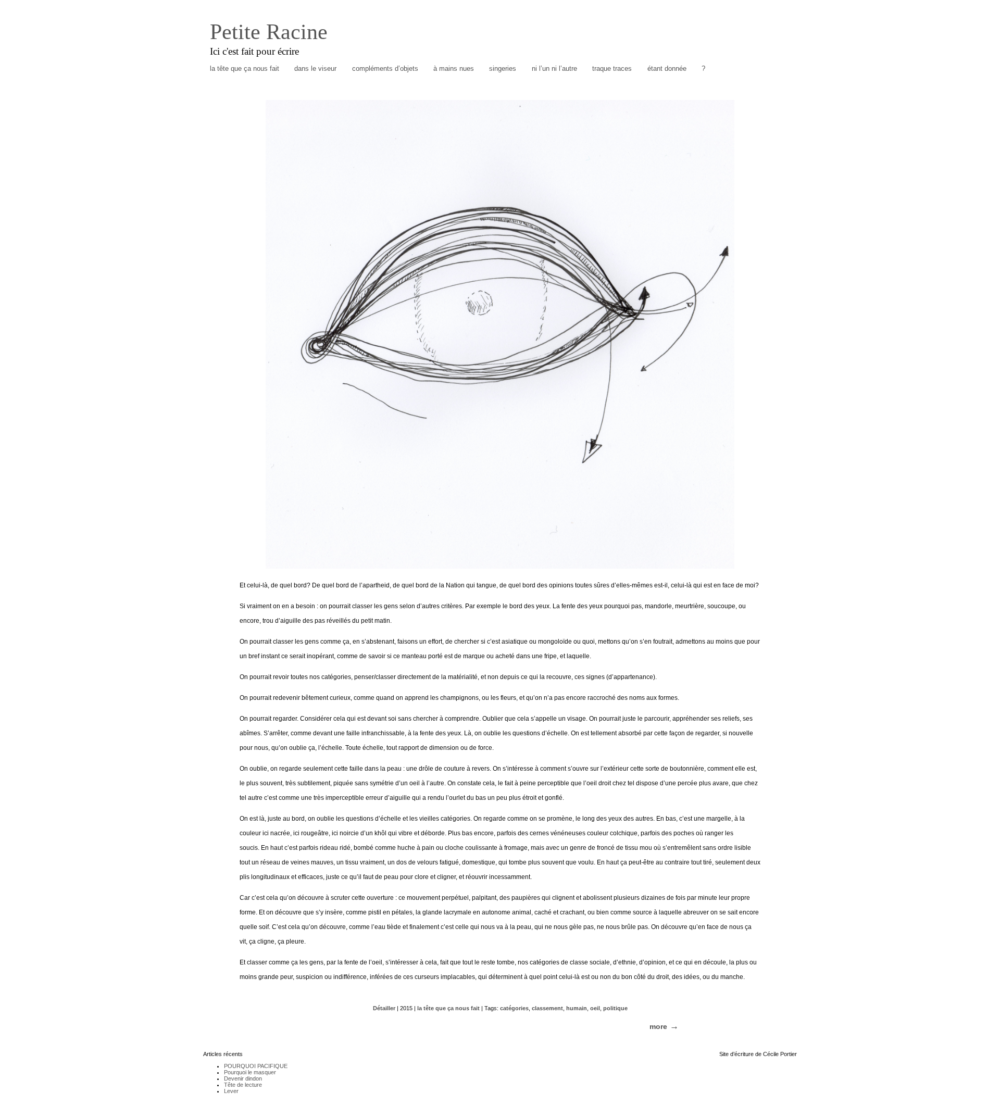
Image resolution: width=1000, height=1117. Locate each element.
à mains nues (453, 68)
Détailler (384, 1008)
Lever (231, 1091)
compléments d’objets (385, 68)
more (658, 1026)
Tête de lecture (243, 1085)
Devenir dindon (243, 1078)
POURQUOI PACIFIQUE (256, 1066)
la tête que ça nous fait (244, 68)
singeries (502, 68)
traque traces (612, 68)
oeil (595, 1008)
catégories (514, 1008)
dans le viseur (315, 68)
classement (547, 1008)
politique (615, 1008)
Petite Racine (269, 32)
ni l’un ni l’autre (554, 68)
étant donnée (666, 68)
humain (576, 1008)
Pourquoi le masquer (250, 1072)
